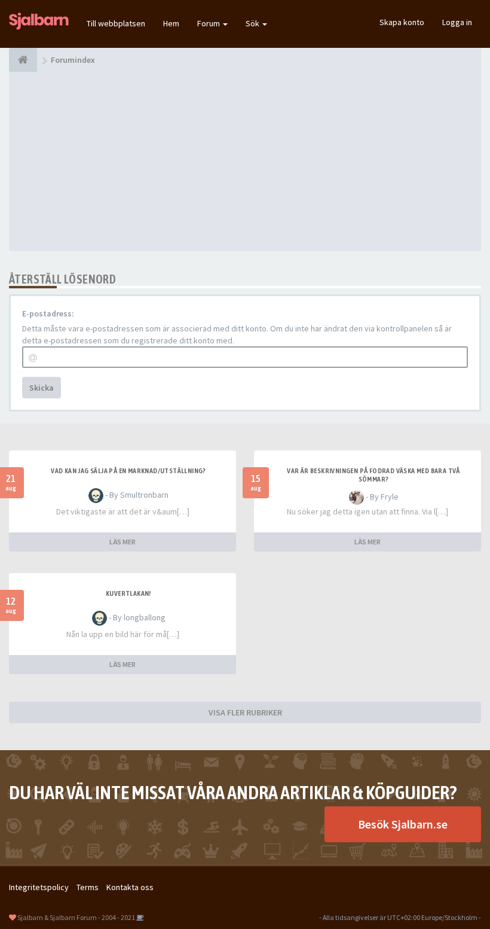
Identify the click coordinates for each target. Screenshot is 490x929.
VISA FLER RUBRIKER (245, 712)
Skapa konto (401, 22)
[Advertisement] (245, 161)
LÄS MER (122, 541)
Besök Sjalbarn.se (403, 824)
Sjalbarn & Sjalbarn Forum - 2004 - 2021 (76, 917)
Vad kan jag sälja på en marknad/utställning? (128, 471)
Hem (171, 23)
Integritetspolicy (39, 887)
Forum (209, 23)
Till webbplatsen (116, 23)
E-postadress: (48, 313)
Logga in (457, 22)
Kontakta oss (130, 887)
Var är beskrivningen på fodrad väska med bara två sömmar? (373, 475)
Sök (253, 23)
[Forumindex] (23, 60)
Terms (87, 887)
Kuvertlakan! (128, 593)
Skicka (41, 387)
